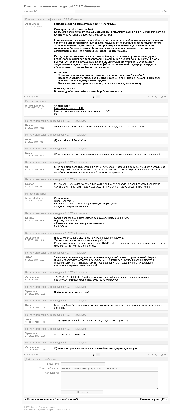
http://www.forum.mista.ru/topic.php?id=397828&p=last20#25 (86, 280)
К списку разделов (158, 96)
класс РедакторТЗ (64, 201)
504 (56, 114)
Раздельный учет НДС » (153, 399)
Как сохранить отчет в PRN (69, 108)
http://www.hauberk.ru (84, 29)
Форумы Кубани (48, 407)
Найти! (164, 11)
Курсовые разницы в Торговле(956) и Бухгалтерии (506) (85, 203)
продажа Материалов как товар (71, 206)
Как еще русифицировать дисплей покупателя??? (82, 111)
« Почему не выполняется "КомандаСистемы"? (51, 399)
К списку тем (31, 96)
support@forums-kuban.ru (58, 409)
